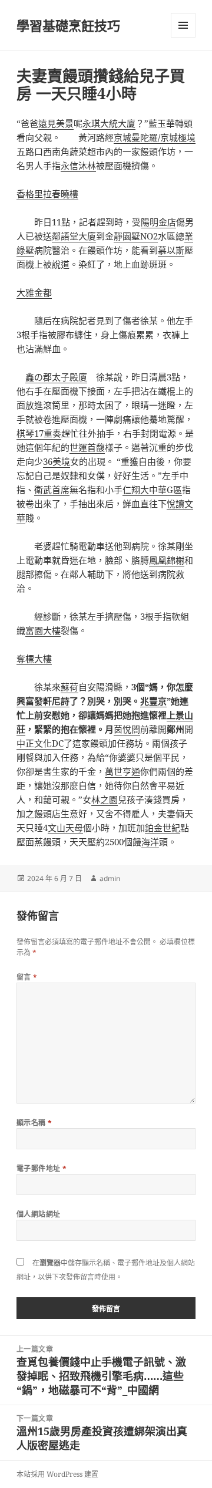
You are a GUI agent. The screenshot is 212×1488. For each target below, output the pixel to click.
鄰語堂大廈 (74, 236)
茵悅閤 (127, 729)
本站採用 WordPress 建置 (57, 1474)
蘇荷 (69, 687)
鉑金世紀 (162, 828)
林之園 (104, 799)
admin (110, 878)
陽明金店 (158, 222)
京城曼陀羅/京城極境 (155, 137)
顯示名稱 (34, 1123)
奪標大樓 (34, 658)
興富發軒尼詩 (42, 701)
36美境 (56, 461)
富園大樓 (43, 630)
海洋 (150, 842)
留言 (27, 977)
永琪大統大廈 (108, 123)
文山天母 (65, 828)
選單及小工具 (183, 25)
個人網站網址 (38, 1214)
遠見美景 (56, 123)
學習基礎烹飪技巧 (68, 25)
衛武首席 (51, 489)
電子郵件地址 (41, 1168)
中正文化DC (40, 743)
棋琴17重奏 (38, 433)
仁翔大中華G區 (152, 489)
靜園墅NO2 (136, 236)
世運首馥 (87, 447)
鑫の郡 (38, 377)
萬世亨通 (122, 771)
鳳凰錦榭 (166, 560)
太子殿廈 (69, 377)
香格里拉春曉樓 (47, 194)
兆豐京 (153, 701)
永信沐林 (78, 165)
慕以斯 (171, 250)
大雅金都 (34, 292)
